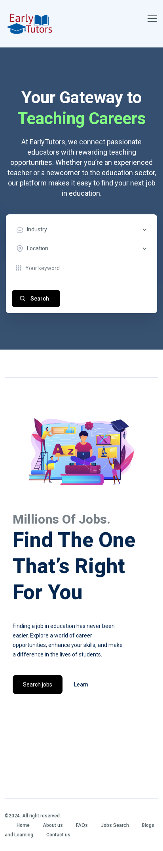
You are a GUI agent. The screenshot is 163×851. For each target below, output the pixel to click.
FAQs (82, 825)
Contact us (58, 835)
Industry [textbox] (37, 229)
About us (53, 825)
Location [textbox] (37, 248)
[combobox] (83, 229)
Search (39, 298)
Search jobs (37, 684)
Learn (81, 684)
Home (23, 825)
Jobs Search (115, 825)
